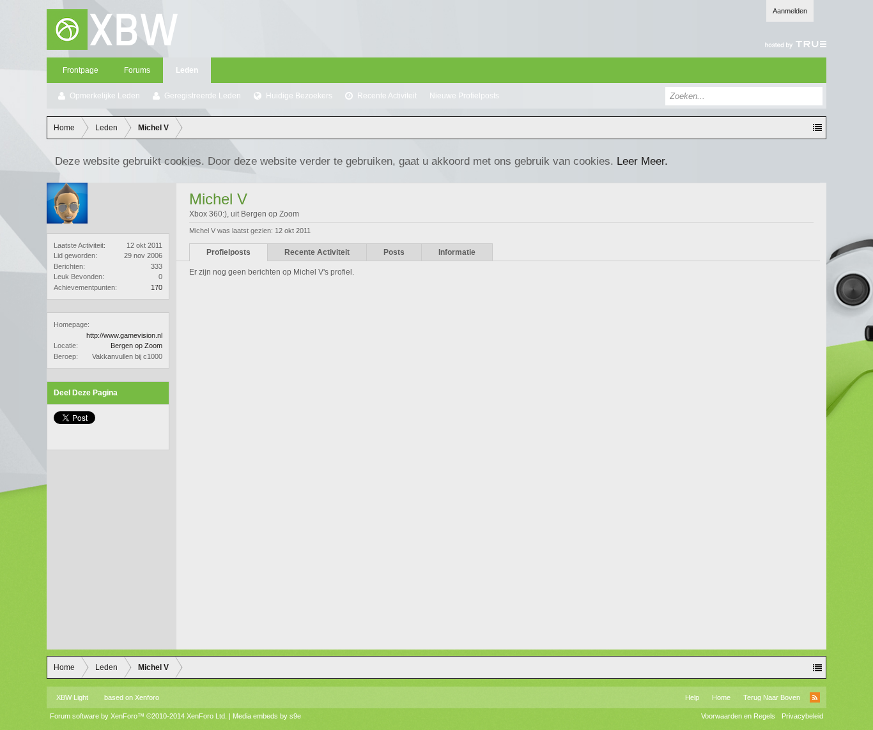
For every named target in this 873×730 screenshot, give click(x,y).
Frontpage (80, 70)
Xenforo (147, 697)
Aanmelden (790, 11)
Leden (187, 70)
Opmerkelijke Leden (105, 95)
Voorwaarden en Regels (738, 716)
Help (692, 697)
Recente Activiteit (387, 95)
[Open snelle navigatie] (817, 128)
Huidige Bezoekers (299, 95)
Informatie (456, 252)
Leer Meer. (642, 161)
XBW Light (72, 697)
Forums (137, 70)
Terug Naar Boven (771, 697)
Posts (394, 252)
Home (721, 697)
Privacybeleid (802, 716)
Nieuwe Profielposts (464, 95)
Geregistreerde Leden (202, 95)
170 (156, 287)
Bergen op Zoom (136, 345)
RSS (815, 697)
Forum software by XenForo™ (138, 716)
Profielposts (228, 252)
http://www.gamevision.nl (124, 335)
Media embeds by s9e (267, 716)
